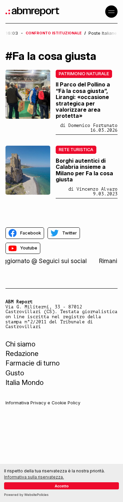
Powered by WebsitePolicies (26, 495)
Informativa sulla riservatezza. (34, 477)
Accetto (62, 486)
